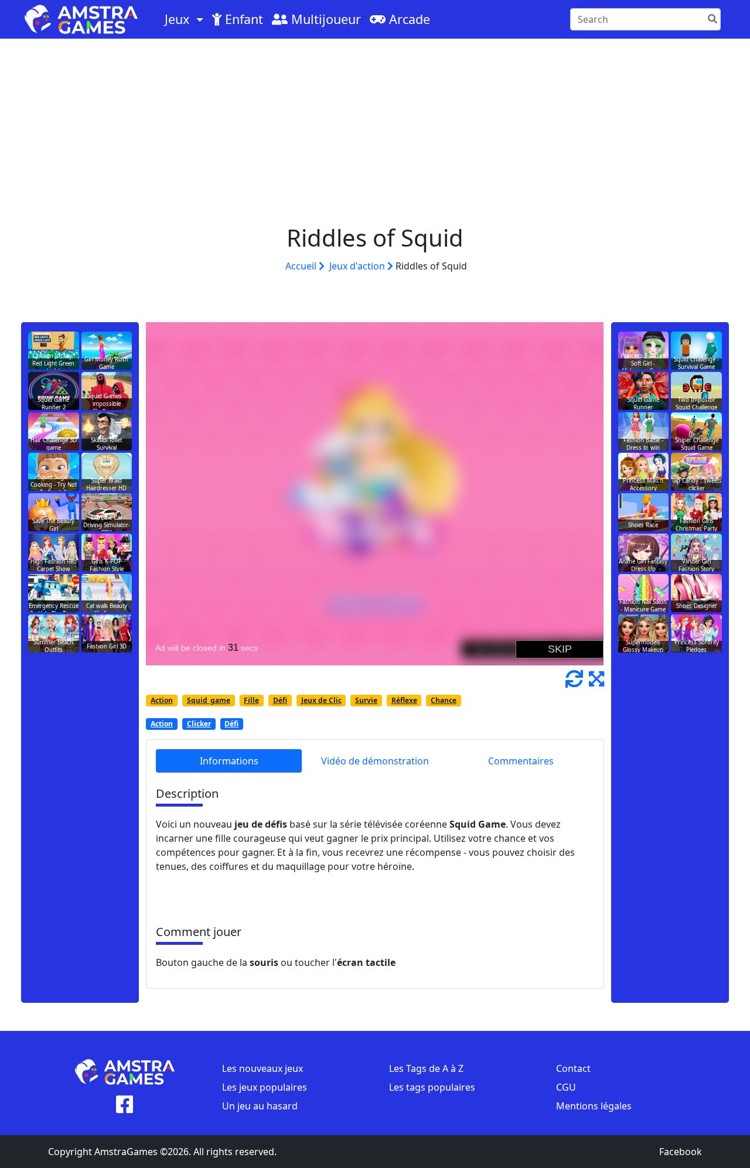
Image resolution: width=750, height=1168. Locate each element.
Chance (443, 700)
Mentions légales (594, 1105)
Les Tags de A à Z (426, 1068)
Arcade (408, 19)
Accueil (302, 265)
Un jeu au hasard (260, 1105)
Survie (366, 700)
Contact (573, 1068)
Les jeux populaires (264, 1087)
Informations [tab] (229, 760)
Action (162, 700)
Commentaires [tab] (521, 760)
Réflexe (404, 700)
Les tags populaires (432, 1087)
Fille (251, 700)
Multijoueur (324, 19)
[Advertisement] (375, 127)
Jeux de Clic (321, 700)
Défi (280, 700)
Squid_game (208, 700)
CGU (566, 1087)
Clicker (199, 724)
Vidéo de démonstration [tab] (375, 760)
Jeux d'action (358, 265)
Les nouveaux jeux (262, 1068)
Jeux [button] (179, 19)
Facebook (680, 1151)
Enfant (242, 19)
